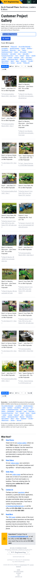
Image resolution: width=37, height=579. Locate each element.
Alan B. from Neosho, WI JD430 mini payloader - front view (26, 133)
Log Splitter (5, 48)
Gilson (27, 55)
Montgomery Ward (13, 59)
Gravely (33, 55)
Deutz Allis (25, 54)
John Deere (29, 57)
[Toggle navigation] (34, 1)
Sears (17, 61)
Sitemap (18, 573)
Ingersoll (16, 57)
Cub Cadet (13, 54)
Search (6, 38)
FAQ (18, 575)
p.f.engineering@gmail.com (15, 506)
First (12, 66)
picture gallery (22, 443)
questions (21, 492)
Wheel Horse (5, 63)
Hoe (19, 50)
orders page (16, 474)
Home (18, 569)
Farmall (22, 55)
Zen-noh (19, 63)
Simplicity (23, 61)
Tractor (24, 50)
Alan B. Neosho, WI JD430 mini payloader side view (8, 259)
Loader (23, 48)
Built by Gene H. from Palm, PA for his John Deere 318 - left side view (26, 321)
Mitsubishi (29, 59)
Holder (4, 57)
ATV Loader (23, 52)
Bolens (30, 52)
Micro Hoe (13, 50)
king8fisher (23, 565)
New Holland (5, 61)
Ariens (16, 52)
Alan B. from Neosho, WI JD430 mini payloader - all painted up (26, 96)
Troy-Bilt (30, 61)
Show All (14, 46)
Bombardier (5, 54)
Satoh (12, 61)
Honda (10, 57)
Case (19, 54)
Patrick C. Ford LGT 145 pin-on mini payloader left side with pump (26, 225)
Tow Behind (5, 50)
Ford (16, 55)
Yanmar (13, 63)
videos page (15, 463)
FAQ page (12, 517)
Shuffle (5, 66)
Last (3, 69)
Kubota (4, 59)
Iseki (22, 57)
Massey (22, 59)
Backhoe (29, 48)
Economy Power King (7, 55)
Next (29, 66)
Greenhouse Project (7, 52)
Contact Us (18, 576)
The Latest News (18, 571)
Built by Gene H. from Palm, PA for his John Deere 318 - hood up (25, 193)
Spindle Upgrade (14, 48)
